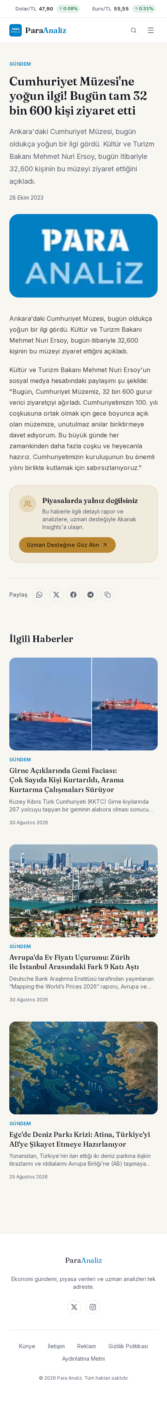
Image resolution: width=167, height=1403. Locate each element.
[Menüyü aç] (151, 30)
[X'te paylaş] (56, 595)
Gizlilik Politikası (128, 1346)
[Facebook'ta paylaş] (73, 595)
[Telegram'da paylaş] (90, 595)
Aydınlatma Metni (83, 1358)
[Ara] (134, 30)
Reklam (86, 1346)
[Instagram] (93, 1307)
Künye (27, 1346)
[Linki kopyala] (108, 595)
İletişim (56, 1346)
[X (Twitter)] (74, 1307)
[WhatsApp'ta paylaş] (39, 595)
